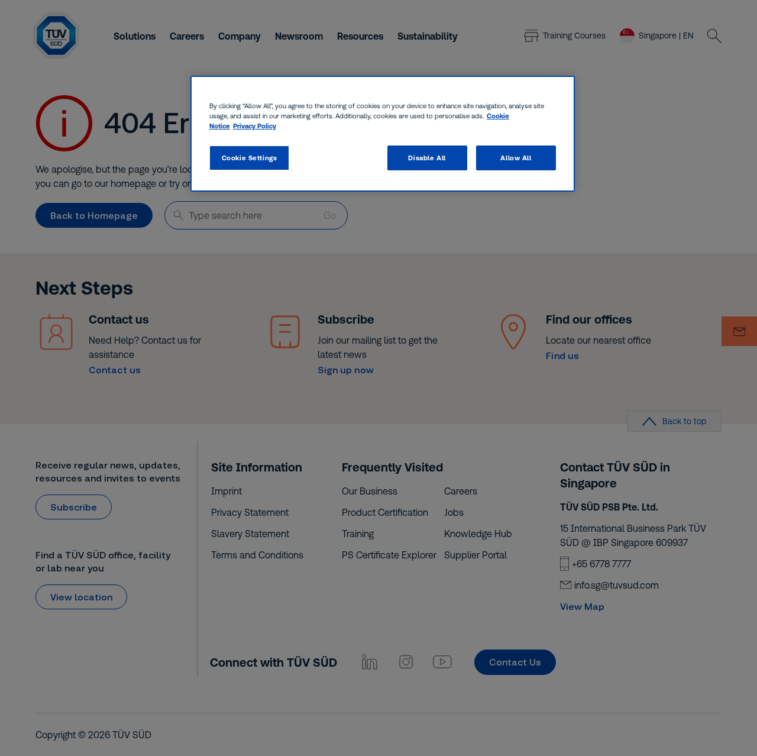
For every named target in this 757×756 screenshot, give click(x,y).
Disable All (426, 157)
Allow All (515, 157)
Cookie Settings (249, 157)
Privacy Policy (254, 126)
